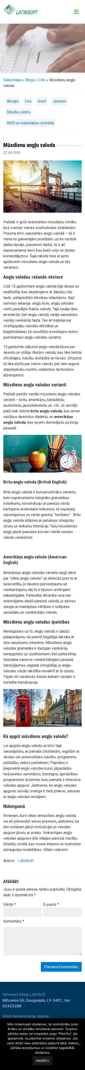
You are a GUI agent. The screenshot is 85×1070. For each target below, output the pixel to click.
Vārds (9, 904)
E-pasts (51, 904)
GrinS (42, 101)
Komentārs (13, 921)
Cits (42, 80)
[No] (79, 1044)
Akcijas (13, 101)
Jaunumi (59, 101)
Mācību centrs (18, 112)
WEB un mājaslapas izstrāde (30, 123)
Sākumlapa (12, 80)
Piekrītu (42, 1061)
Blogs (30, 80)
